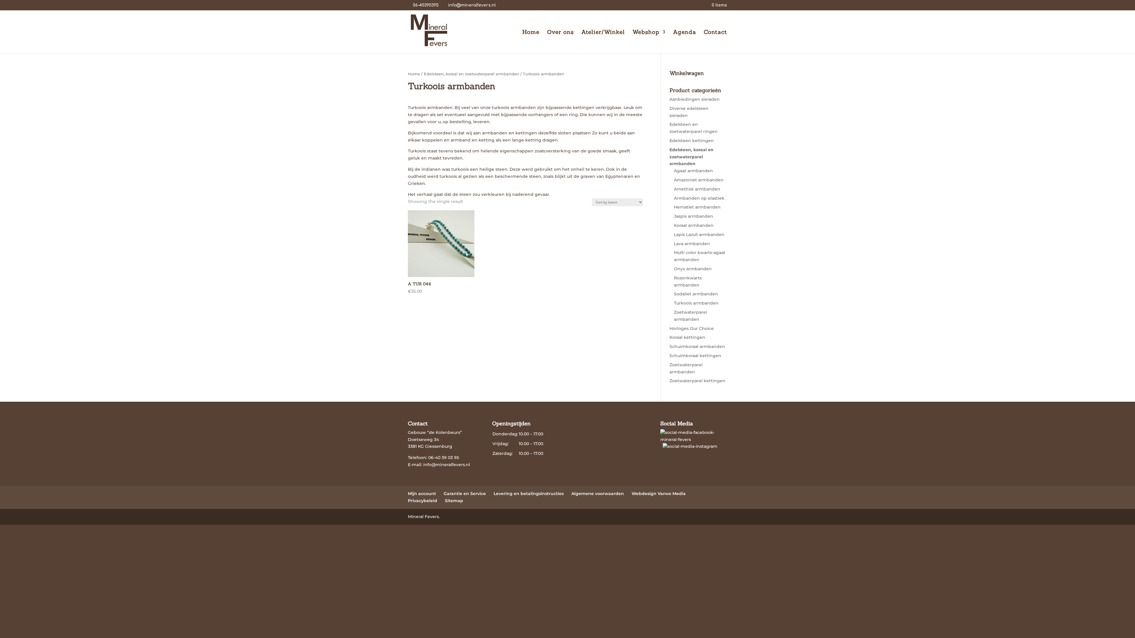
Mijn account (422, 493)
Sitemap (454, 500)
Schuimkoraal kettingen (695, 355)
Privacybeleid (422, 500)
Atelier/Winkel (603, 32)
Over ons (560, 32)
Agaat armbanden (693, 170)
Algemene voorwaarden (597, 493)
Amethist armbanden (697, 189)
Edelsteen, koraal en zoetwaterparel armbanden (471, 74)
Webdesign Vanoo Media (659, 493)
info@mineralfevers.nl (446, 464)
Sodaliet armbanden (696, 294)
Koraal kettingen (687, 337)
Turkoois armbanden (696, 303)
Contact (715, 32)
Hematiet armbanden (697, 207)
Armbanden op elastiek (699, 198)
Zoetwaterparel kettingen (697, 380)
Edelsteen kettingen (691, 140)
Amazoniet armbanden (699, 180)
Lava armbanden (692, 243)
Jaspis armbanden (693, 216)
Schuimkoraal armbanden (697, 346)
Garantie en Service (465, 493)
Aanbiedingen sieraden (694, 99)
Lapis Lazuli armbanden (699, 234)
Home (530, 32)
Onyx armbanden (693, 268)
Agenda (684, 32)
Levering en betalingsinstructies (529, 493)
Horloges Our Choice (691, 328)
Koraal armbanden (694, 225)
